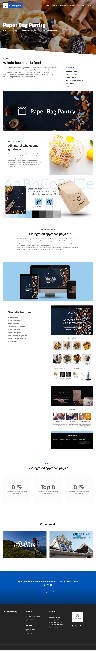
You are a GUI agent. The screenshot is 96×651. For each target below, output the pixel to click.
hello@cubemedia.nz (32, 621)
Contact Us (90, 5)
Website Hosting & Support (56, 622)
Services (54, 5)
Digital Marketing (53, 627)
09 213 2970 (30, 633)
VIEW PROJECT (12, 553)
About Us (81, 5)
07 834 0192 (30, 619)
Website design (71, 74)
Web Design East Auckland (56, 620)
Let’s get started (48, 592)
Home (47, 5)
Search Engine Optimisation (56, 624)
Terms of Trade (60, 647)
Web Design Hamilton (54, 617)
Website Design (53, 615)
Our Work (63, 5)
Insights (72, 5)
